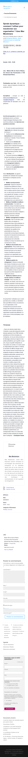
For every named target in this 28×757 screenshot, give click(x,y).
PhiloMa (5, 509)
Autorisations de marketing (11, 692)
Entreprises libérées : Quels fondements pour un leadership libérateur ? (12, 40)
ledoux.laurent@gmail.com (10, 98)
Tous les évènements (8, 644)
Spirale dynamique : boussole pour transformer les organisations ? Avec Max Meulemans (7, 631)
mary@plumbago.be (8, 99)
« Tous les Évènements (9, 13)
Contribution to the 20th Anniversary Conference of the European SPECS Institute (12, 728)
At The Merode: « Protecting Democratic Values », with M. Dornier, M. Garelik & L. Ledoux (13, 738)
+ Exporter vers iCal (10, 489)
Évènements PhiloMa (8, 647)
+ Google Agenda (10, 487)
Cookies (14, 755)
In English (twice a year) (12, 685)
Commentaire (7, 569)
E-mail (5, 592)
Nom (5, 585)
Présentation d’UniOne (8, 724)
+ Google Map (12, 543)
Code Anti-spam (7, 613)
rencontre (10, 509)
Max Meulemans (14, 456)
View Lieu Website (8, 549)
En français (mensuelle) (12, 683)
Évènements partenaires (9, 649)
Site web (5, 598)
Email (6, 663)
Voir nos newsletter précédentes (11, 687)
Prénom (6, 669)
